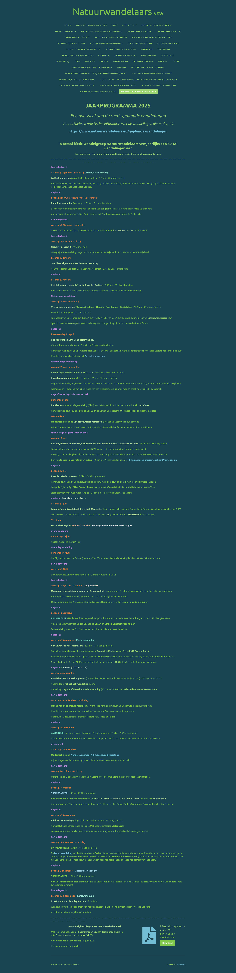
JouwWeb (181, 964)
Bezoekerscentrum (95, 356)
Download (167, 943)
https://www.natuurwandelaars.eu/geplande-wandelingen (118, 131)
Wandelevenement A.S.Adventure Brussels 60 (94, 755)
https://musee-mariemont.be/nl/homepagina (153, 460)
